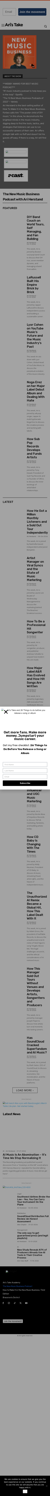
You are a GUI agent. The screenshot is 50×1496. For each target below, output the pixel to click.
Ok (25, 1491)
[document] (25, 748)
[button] (5, 711)
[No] (46, 1486)
